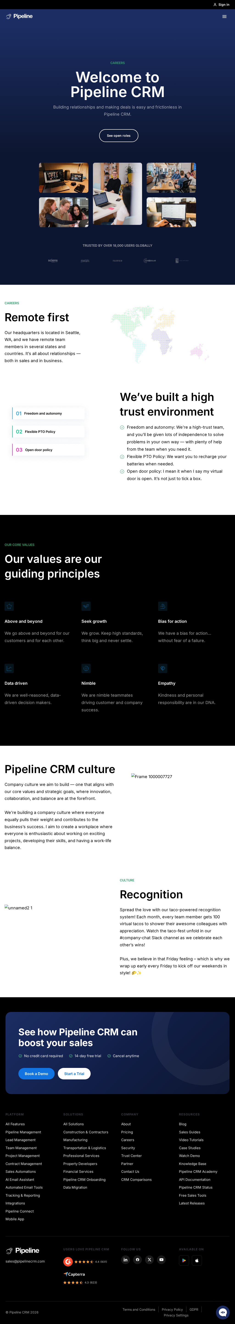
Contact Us (130, 1171)
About (126, 1124)
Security (128, 1148)
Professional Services (81, 1156)
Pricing (127, 1132)
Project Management (23, 1156)
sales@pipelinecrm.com (25, 1261)
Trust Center (131, 1156)
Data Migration (75, 1187)
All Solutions (73, 1124)
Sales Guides (189, 1132)
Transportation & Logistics (84, 1148)
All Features (15, 1124)
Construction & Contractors (85, 1132)
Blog (182, 1124)
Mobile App (15, 1219)
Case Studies (190, 1148)
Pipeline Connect (20, 1211)
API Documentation (194, 1179)
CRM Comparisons (136, 1179)
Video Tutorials (191, 1140)
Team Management (21, 1148)
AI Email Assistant (20, 1179)
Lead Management (21, 1140)
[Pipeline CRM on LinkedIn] (125, 1259)
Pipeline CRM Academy (198, 1171)
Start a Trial (74, 1073)
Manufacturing (75, 1140)
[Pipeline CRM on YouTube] (161, 1259)
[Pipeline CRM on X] (149, 1259)
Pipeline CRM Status (196, 1187)
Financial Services (78, 1171)
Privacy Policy (172, 1309)
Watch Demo (189, 1156)
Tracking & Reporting (23, 1195)
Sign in (223, 4)
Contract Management (24, 1164)
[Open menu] (224, 16)
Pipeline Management (23, 1132)
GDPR (194, 1309)
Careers (127, 1140)
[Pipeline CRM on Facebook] (137, 1259)
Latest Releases (192, 1203)
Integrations (15, 1203)
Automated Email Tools (24, 1187)
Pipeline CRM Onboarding (84, 1179)
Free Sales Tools (192, 1195)
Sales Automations (21, 1171)
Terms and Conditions (139, 1309)
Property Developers (80, 1164)
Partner (127, 1164)
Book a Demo (36, 1073)
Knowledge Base (192, 1164)
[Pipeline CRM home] (19, 17)
